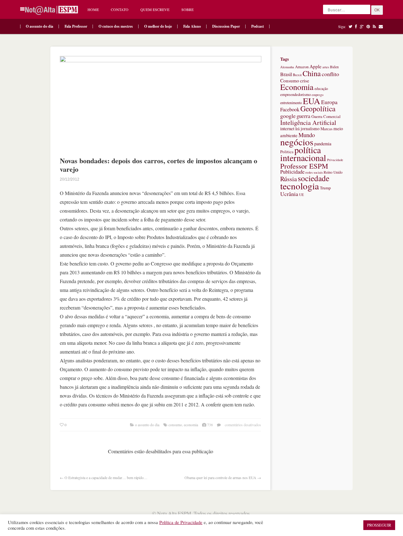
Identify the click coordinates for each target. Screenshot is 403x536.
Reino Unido (333, 172)
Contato (119, 9)
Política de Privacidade (180, 522)
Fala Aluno (192, 26)
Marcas (326, 128)
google (288, 116)
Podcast (257, 26)
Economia (191, 424)
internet (287, 128)
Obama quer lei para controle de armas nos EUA (220, 477)
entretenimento (291, 102)
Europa (329, 102)
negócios (296, 142)
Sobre (187, 9)
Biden (334, 66)
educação (321, 88)
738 (210, 424)
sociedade (313, 178)
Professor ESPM (304, 165)
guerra (303, 116)
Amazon (302, 67)
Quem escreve (154, 9)
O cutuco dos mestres (116, 26)
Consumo (175, 424)
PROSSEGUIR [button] (379, 525)
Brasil (286, 74)
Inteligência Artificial (308, 122)
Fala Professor (76, 26)
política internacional (303, 154)
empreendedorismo (295, 94)
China (312, 73)
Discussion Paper (226, 26)
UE (301, 194)
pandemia (322, 144)
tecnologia (299, 186)
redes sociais (314, 172)
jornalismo (310, 128)
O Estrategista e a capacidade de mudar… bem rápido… (106, 477)
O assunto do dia (39, 26)
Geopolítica (317, 108)
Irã (297, 128)
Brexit (297, 74)
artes (325, 66)
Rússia (288, 179)
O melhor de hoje (158, 26)
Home (93, 9)
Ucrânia (289, 194)
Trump (325, 188)
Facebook (289, 109)
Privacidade (335, 160)
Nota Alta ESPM (174, 513)
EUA (311, 101)
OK (377, 10)
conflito (330, 74)
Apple (315, 66)
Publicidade (292, 171)
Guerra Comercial (326, 116)
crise (304, 80)
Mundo (306, 135)
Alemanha (287, 67)
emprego (317, 94)
